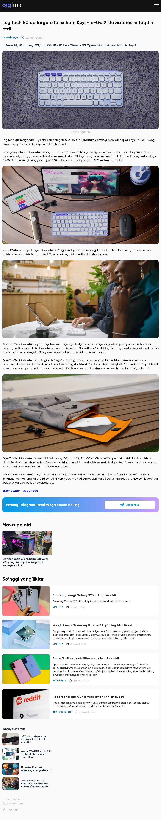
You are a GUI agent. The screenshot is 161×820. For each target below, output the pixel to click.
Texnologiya (10, 37)
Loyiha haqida (11, 799)
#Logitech (30, 491)
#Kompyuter (11, 491)
